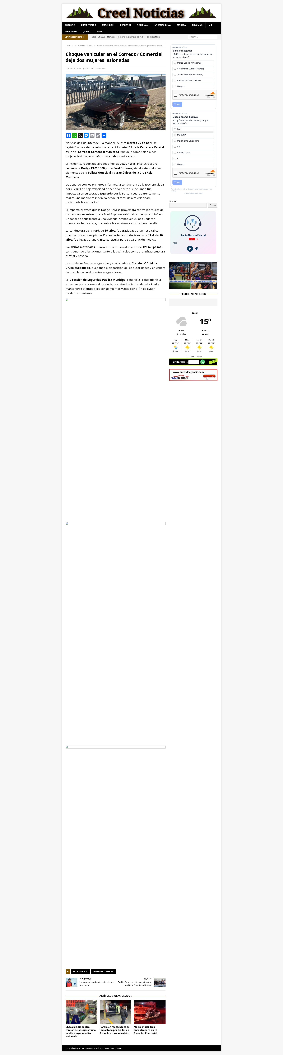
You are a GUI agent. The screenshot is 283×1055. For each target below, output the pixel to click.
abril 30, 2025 (75, 68)
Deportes (125, 25)
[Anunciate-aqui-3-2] (193, 379)
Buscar (172, 201)
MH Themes (117, 1048)
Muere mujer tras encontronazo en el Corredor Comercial (145, 1030)
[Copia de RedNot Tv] (193, 287)
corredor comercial (103, 971)
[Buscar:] (202, 36)
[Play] (190, 248)
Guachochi (108, 25)
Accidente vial (80, 971)
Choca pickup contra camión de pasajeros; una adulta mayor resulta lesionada (81, 1031)
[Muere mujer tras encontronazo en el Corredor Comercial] (150, 1012)
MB (210, 25)
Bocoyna (70, 25)
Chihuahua (71, 31)
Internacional (162, 25)
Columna (197, 25)
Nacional (142, 25)
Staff (87, 68)
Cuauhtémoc (88, 25)
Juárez (87, 31)
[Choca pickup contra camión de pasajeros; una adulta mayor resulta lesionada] (81, 1012)
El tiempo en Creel (194, 356)
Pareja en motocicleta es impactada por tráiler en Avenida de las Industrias (114, 1030)
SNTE (99, 31)
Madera (181, 25)
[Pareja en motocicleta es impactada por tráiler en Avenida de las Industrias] (115, 1012)
